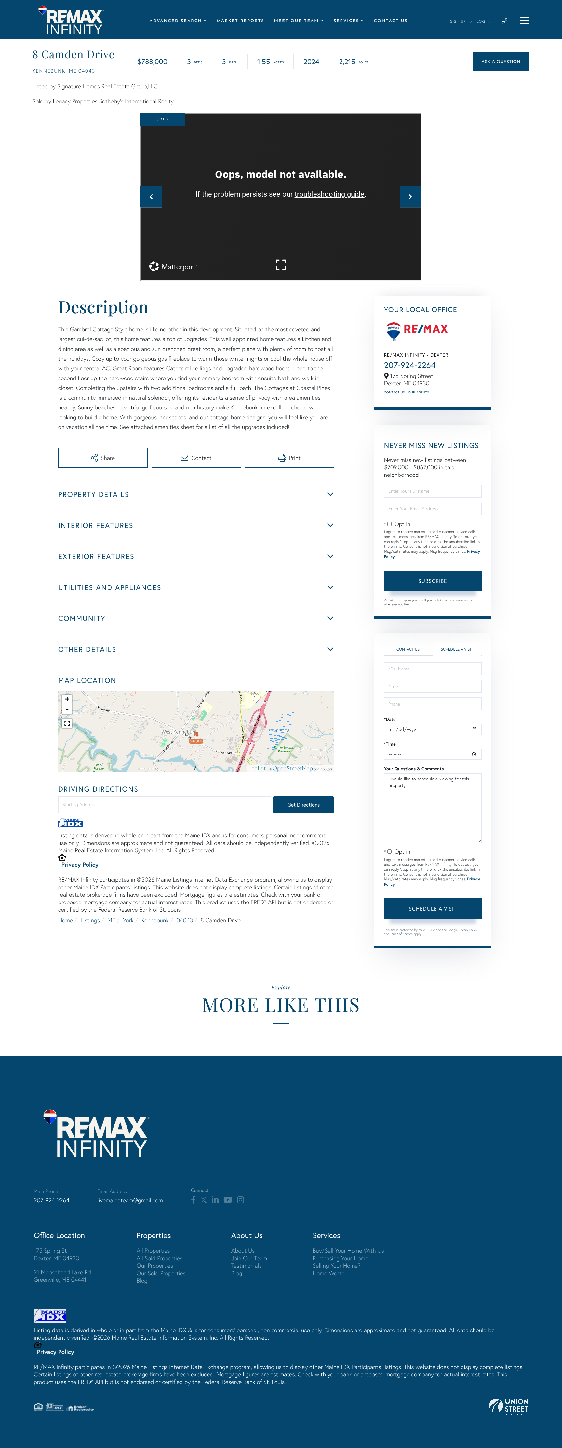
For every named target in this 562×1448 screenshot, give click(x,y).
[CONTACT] (501, 61)
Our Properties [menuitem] (155, 1265)
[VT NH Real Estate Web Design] (508, 1407)
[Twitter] (204, 1200)
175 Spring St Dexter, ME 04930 (56, 1254)
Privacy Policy (80, 864)
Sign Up (458, 22)
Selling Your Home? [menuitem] (336, 1265)
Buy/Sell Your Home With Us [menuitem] (348, 1250)
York (128, 920)
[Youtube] (227, 1200)
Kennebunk (154, 920)
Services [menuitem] (346, 21)
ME (111, 920)
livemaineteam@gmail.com (130, 1200)
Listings (90, 920)
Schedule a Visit (457, 649)
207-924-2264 (410, 365)
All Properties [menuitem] (153, 1250)
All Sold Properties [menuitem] (159, 1258)
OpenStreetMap (293, 768)
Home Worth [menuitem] (328, 1273)
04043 (184, 920)
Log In (483, 22)
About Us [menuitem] (243, 1250)
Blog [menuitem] (142, 1280)
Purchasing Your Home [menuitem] (340, 1258)
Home (65, 920)
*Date (390, 719)
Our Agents (418, 392)
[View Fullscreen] (67, 723)
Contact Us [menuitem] (391, 21)
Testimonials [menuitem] (246, 1265)
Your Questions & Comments (414, 769)
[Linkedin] (215, 1200)
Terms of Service (401, 934)
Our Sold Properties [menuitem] (161, 1273)
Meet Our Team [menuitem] (296, 21)
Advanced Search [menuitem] (176, 21)
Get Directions (304, 804)
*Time (390, 744)
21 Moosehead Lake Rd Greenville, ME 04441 (62, 1275)
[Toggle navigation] (524, 20)
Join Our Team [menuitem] (249, 1258)
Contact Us (394, 392)
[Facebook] (193, 1200)
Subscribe (432, 581)
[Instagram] (240, 1200)
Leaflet (257, 768)
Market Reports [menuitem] (240, 21)
